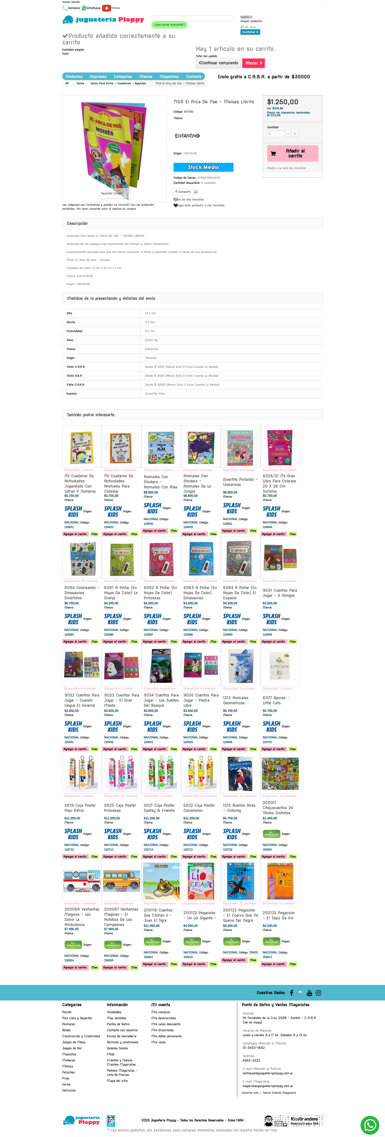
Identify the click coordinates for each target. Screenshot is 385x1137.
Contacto (193, 76)
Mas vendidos (116, 1018)
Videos (115, 8)
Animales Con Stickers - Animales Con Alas (160, 482)
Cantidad (273, 127)
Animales (68, 1024)
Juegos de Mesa (73, 1042)
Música (67, 1066)
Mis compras (160, 1012)
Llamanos (74, 8)
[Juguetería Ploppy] (103, 19)
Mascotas (69, 1054)
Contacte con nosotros (122, 1030)
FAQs (111, 1054)
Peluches (68, 1072)
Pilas (65, 1078)
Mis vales (158, 1042)
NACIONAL (190, 153)
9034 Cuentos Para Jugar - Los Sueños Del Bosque (161, 700)
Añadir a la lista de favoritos (286, 168)
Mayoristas (169, 76)
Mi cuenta (160, 1004)
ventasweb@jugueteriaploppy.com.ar (268, 1073)
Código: (178, 111)
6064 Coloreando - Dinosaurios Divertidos (81, 592)
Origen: (178, 153)
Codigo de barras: (185, 177)
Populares (98, 76)
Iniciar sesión (71, 2)
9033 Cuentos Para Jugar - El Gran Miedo (121, 700)
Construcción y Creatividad (81, 1036)
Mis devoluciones (163, 1018)
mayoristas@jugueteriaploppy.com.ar (268, 1086)
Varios (66, 1084)
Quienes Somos (117, 1048)
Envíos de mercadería (121, 1036)
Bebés (66, 1030)
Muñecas (68, 1060)
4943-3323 (251, 1060)
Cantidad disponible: (187, 182)
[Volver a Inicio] (67, 83)
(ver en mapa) (252, 1022)
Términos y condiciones (122, 1042)
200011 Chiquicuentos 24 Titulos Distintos (278, 807)
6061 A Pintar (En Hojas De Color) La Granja (120, 592)
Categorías (123, 76)
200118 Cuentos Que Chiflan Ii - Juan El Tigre (158, 915)
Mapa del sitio (117, 1081)
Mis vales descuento (165, 1024)
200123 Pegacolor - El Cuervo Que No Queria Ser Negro (240, 915)
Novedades (114, 1012)
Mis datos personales (166, 1036)
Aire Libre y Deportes (77, 1018)
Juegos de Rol (72, 1048)
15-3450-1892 (254, 1048)
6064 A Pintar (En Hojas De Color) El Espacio (239, 592)
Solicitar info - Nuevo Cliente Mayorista (269, 1092)
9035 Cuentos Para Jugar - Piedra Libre (201, 700)
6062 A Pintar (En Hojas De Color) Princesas (160, 592)
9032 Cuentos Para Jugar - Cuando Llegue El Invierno (81, 700)
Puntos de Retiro (118, 1024)
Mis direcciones (162, 1030)
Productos (74, 76)
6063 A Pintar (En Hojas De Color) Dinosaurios (200, 592)
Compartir (184, 191)
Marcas (145, 76)
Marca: (178, 118)
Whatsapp (94, 8)
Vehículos (69, 1090)
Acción (67, 1012)
